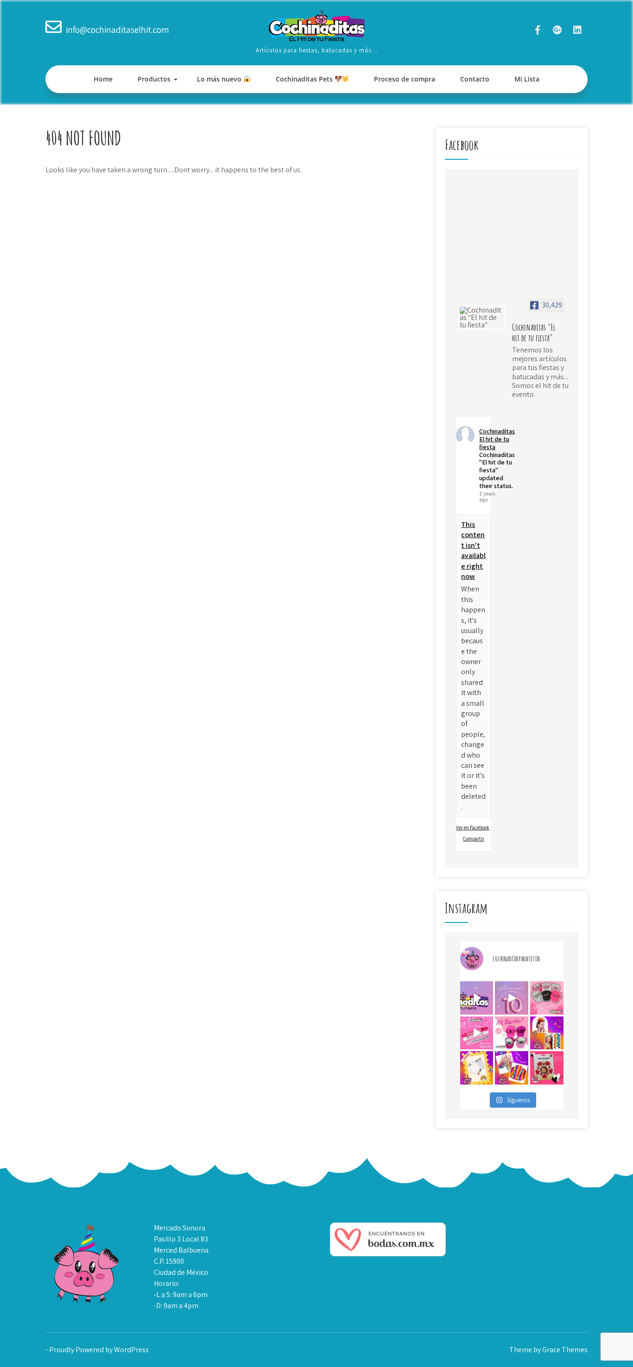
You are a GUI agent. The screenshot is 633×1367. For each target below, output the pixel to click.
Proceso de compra (404, 79)
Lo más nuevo (220, 79)
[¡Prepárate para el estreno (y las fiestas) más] (511, 1033)
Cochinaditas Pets (305, 79)
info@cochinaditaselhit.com (117, 29)
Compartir (473, 838)
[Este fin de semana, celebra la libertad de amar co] (477, 1068)
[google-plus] (557, 29)
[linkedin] (577, 29)
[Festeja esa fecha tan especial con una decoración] (546, 1068)
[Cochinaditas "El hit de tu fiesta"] (482, 318)
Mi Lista (526, 79)
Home (103, 79)
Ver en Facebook (472, 827)
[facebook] (537, 29)
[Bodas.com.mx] (388, 1254)
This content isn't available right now (473, 550)
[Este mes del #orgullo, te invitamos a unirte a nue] (546, 1033)
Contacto (474, 79)
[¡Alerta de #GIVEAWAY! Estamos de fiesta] (511, 998)
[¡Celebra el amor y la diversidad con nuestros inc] (511, 1068)
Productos (154, 79)
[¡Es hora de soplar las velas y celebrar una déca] (477, 998)
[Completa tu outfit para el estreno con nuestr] (546, 998)
